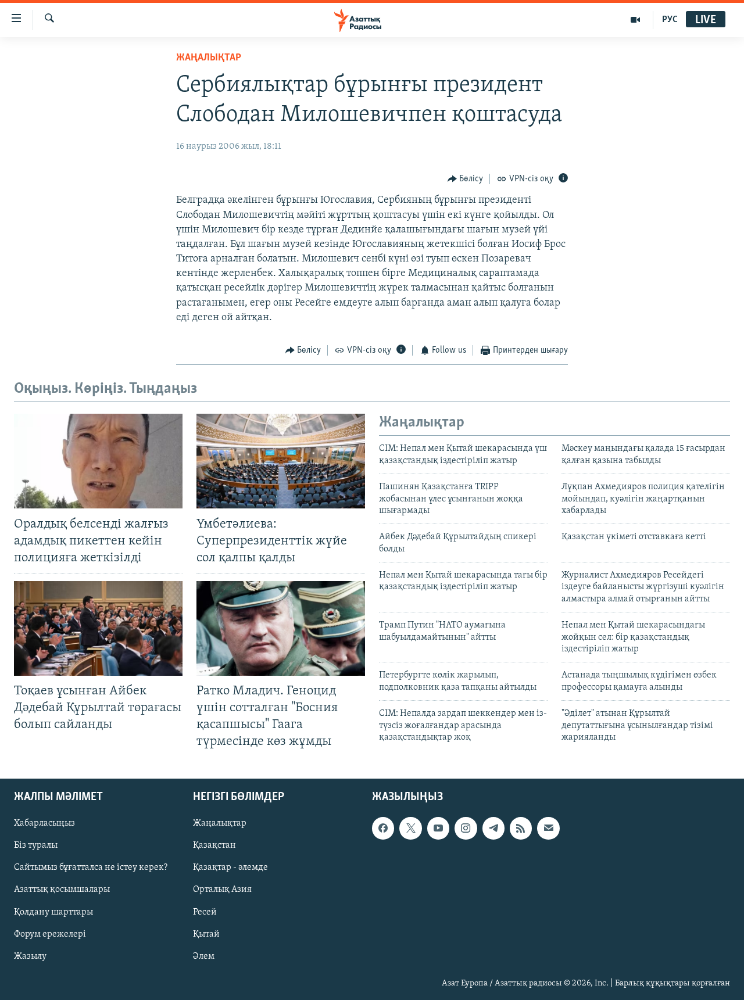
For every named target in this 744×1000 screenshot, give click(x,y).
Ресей (205, 911)
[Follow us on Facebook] (383, 828)
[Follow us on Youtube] (438, 828)
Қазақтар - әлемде (230, 867)
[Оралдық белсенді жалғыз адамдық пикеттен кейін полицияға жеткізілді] (98, 461)
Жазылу (30, 955)
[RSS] (521, 828)
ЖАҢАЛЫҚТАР (208, 58)
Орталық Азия (222, 889)
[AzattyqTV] (635, 19)
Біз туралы (36, 845)
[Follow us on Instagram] (466, 828)
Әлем (203, 955)
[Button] (466, 179)
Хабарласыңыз (44, 823)
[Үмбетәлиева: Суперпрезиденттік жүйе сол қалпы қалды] (280, 461)
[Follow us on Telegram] (493, 828)
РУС (670, 19)
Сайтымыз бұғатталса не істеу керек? (90, 867)
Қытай (206, 933)
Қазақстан (214, 845)
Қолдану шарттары (53, 911)
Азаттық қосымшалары (62, 889)
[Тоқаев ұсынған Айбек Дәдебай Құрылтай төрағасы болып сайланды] (98, 628)
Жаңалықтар (219, 823)
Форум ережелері (50, 933)
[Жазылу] (548, 828)
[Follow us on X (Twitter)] (410, 828)
